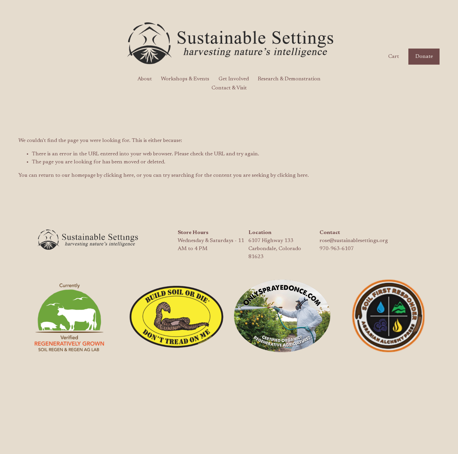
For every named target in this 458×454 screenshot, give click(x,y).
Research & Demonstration (289, 79)
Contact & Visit (229, 88)
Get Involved (234, 79)
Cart (393, 56)
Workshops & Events (185, 79)
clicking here (119, 175)
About (144, 79)
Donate (424, 56)
